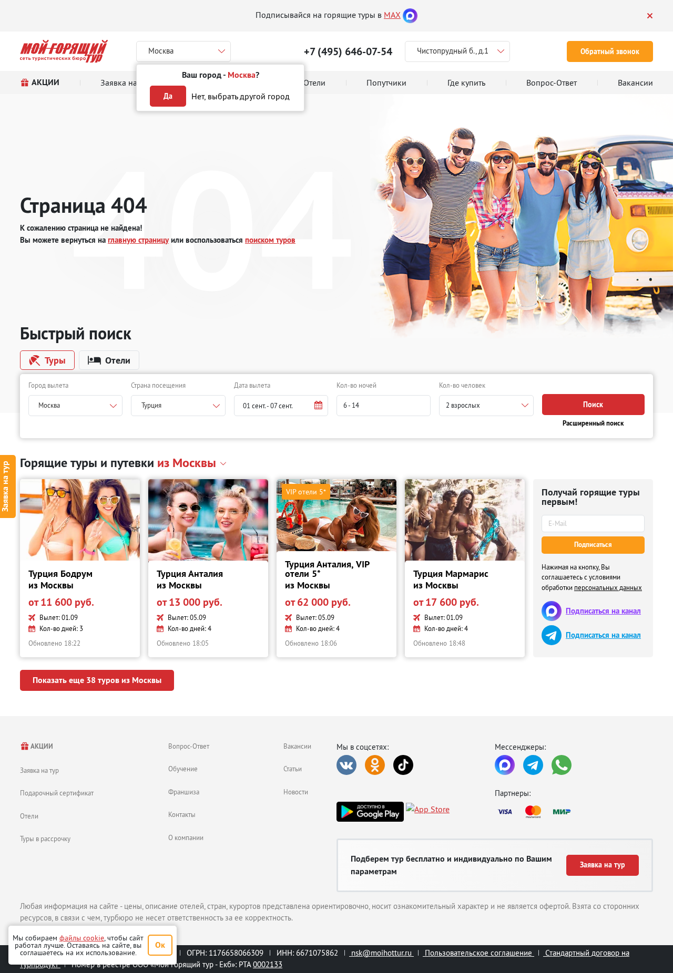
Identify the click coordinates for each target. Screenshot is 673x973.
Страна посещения (158, 385)
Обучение (183, 768)
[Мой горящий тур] (64, 51)
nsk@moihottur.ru (381, 953)
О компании (185, 837)
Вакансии (297, 746)
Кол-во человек (462, 385)
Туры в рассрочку (45, 838)
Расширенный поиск (593, 423)
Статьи (292, 768)
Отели (29, 816)
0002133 (267, 964)
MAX (392, 14)
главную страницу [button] (138, 240)
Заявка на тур (39, 770)
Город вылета (48, 385)
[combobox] (75, 405)
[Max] (410, 14)
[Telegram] (533, 765)
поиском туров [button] (270, 240)
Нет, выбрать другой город (240, 96)
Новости (295, 792)
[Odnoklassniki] (375, 765)
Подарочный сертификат (57, 793)
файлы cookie (81, 938)
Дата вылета (252, 385)
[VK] (346, 765)
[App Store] (428, 812)
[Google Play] (370, 812)
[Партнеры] (574, 812)
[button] (281, 405)
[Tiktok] (403, 765)
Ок (160, 944)
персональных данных (608, 587)
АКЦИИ (41, 746)
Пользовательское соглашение (478, 953)
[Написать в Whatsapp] (562, 765)
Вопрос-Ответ (188, 746)
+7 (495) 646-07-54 (348, 51)
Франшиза (183, 792)
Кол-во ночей (356, 385)
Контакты (182, 814)
